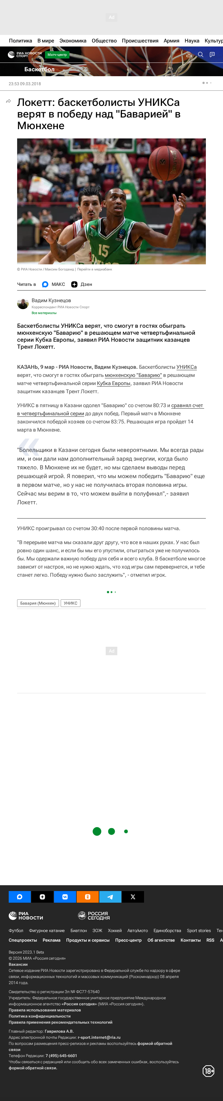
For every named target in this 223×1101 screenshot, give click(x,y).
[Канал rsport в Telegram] (110, 897)
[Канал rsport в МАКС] (20, 897)
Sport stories (199, 930)
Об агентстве (161, 940)
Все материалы (44, 313)
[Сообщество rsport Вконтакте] (65, 897)
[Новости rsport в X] (133, 897)
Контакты (191, 940)
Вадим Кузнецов (51, 300)
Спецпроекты (23, 940)
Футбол (16, 930)
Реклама (51, 940)
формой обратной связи (32, 1068)
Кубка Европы (113, 383)
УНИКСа (187, 367)
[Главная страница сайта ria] (9, 55)
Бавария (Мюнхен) (38, 603)
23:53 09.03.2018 (25, 83)
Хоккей (115, 930)
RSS (210, 940)
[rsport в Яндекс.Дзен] (42, 897)
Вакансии (18, 964)
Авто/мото (137, 930)
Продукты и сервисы (87, 940)
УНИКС (70, 603)
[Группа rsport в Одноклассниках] (88, 897)
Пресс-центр (128, 940)
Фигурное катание (47, 930)
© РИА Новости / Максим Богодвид (45, 269)
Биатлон (79, 930)
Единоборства (167, 930)
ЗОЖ (97, 930)
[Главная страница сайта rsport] (38, 55)
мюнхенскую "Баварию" (133, 375)
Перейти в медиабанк (94, 269)
